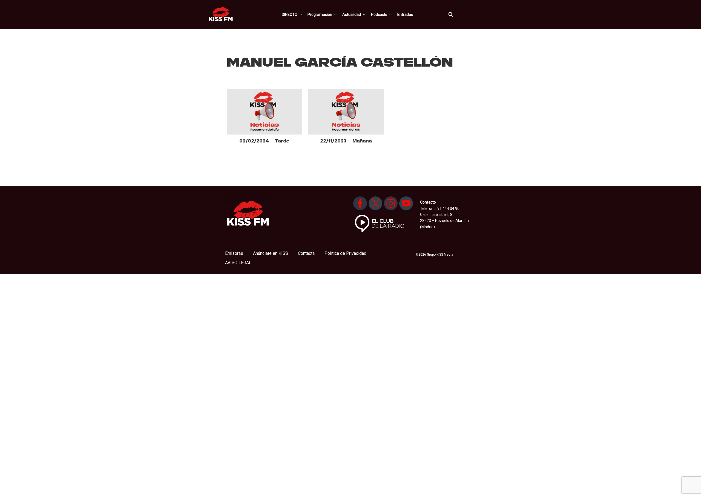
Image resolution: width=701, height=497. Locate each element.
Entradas (405, 14)
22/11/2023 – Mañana (346, 141)
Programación (320, 14)
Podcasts (379, 14)
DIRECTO (289, 14)
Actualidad (351, 14)
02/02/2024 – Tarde (264, 141)
